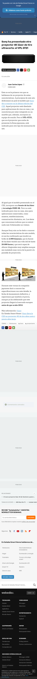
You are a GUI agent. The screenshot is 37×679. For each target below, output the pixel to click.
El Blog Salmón (23, 641)
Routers (21, 567)
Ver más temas (8, 577)
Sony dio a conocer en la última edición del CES (18, 103)
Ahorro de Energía (8, 563)
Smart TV (5, 567)
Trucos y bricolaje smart (25, 558)
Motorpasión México (25, 665)
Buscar (34, 585)
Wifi (20, 571)
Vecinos (13, 32)
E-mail (28, 70)
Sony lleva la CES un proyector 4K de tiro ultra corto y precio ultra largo (18, 316)
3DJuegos (22, 603)
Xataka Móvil (6, 606)
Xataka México (6, 657)
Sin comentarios (9, 70)
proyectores (31, 323)
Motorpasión (23, 629)
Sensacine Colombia (25, 662)
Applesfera (5, 609)
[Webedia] (8, 594)
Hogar (4, 553)
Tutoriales (5, 557)
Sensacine (22, 616)
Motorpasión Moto (25, 631)
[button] (16, 84)
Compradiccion (7, 647)
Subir (29, 593)
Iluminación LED (24, 563)
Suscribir (31, 517)
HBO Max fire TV (21, 502)
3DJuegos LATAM (24, 657)
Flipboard (25, 70)
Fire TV (6, 32)
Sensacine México (24, 660)
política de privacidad (28, 522)
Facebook (18, 70)
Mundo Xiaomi (6, 614)
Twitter (21, 70)
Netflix (20, 32)
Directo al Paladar (7, 629)
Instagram (21, 530)
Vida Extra (22, 606)
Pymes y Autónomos (25, 644)
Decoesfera (5, 644)
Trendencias (6, 641)
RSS (25, 530)
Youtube (18, 530)
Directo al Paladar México (7, 666)
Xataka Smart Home (8, 611)
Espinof (21, 619)
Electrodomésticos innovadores (25, 549)
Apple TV (28, 32)
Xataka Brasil (6, 660)
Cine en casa (6, 571)
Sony (19, 311)
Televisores (12, 323)
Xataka (4, 603)
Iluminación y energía (26, 553)
